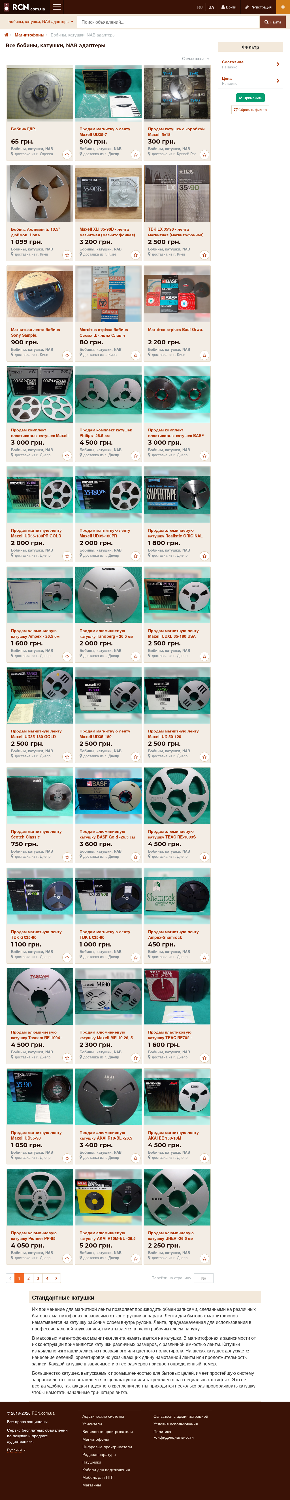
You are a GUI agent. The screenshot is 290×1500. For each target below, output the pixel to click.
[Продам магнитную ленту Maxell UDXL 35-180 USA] (177, 595)
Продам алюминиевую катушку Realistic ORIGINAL (175, 533)
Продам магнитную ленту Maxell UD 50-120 (173, 733)
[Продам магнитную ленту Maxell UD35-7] (108, 93)
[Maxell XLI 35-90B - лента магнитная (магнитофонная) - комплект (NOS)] (108, 193)
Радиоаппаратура (99, 1454)
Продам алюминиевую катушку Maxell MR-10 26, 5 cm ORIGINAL (106, 1037)
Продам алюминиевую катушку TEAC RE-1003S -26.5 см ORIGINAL (172, 836)
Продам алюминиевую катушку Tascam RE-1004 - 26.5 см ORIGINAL (37, 1037)
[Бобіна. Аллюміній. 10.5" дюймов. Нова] (40, 194)
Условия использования (175, 1423)
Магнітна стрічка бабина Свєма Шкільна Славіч (104, 332)
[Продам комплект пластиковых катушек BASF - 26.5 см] (177, 394)
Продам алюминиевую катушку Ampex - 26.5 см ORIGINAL (35, 636)
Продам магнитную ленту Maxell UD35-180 (105, 733)
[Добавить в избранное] (67, 154)
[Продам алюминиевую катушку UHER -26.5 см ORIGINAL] (177, 1197)
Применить (252, 97)
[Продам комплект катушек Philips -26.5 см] (108, 394)
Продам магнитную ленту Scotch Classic (36, 834)
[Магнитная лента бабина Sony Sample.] (40, 294)
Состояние (233, 64)
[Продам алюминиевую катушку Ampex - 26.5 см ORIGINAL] (40, 595)
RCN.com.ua (43, 1413)
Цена (229, 80)
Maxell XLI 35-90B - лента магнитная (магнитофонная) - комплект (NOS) (107, 234)
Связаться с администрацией (180, 1416)
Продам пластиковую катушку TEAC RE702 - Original (170, 1037)
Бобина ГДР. (23, 128)
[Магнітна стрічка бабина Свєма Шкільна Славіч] (108, 294)
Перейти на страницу (171, 1277)
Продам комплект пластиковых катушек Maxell (40, 432)
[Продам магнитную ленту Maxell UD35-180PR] (108, 495)
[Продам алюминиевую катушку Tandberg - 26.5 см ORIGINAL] (108, 595)
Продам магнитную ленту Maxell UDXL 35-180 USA (173, 633)
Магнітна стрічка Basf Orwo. (175, 329)
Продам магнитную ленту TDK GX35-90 (36, 934)
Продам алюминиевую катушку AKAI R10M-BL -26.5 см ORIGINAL (108, 1238)
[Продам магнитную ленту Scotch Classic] (40, 796)
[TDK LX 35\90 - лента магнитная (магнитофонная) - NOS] (177, 194)
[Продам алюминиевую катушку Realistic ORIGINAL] (177, 495)
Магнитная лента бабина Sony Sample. (35, 332)
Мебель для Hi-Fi (98, 1477)
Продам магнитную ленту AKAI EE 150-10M (173, 1135)
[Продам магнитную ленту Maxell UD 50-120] (177, 695)
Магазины (91, 1485)
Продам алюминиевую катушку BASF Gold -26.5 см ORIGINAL (107, 836)
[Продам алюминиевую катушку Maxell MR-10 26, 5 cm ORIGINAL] (108, 996)
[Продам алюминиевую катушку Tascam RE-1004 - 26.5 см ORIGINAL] (40, 996)
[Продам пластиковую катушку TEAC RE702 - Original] (177, 996)
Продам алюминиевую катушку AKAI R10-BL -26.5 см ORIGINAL (106, 1137)
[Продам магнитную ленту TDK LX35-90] (108, 896)
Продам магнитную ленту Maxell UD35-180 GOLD (36, 733)
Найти (274, 22)
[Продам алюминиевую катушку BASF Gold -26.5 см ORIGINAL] (108, 796)
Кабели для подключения (106, 1469)
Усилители (92, 1423)
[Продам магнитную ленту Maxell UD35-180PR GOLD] (40, 495)
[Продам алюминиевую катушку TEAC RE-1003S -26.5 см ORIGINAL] (177, 795)
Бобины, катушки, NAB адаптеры (39, 21)
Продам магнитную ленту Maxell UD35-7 (105, 131)
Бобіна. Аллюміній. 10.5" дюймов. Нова (35, 231)
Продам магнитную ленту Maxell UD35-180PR (105, 533)
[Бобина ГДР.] (40, 93)
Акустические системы (103, 1416)
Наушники (91, 1462)
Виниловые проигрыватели (107, 1431)
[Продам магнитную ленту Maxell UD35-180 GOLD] (40, 695)
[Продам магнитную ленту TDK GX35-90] (40, 896)
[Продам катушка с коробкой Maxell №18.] (177, 93)
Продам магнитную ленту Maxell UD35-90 (36, 1135)
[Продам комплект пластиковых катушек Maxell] (40, 394)
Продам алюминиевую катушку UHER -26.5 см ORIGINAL (171, 1238)
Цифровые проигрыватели (107, 1446)
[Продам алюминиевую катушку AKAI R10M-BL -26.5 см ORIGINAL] (108, 1197)
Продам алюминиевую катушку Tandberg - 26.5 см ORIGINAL (106, 636)
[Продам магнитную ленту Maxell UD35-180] (108, 696)
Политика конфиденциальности (173, 1434)
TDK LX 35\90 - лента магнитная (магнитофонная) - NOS (176, 234)
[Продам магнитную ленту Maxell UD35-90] (40, 1096)
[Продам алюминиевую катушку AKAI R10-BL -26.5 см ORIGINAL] (108, 1097)
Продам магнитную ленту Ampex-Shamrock (173, 934)
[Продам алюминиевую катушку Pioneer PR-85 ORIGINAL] (40, 1197)
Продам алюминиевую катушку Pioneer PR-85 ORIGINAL (34, 1238)
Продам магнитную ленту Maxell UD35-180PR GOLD (36, 533)
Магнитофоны (95, 1439)
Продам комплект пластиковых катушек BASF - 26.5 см (176, 435)
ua (211, 7)
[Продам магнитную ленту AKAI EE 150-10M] (177, 1097)
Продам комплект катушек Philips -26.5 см (106, 432)
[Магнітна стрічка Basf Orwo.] (177, 294)
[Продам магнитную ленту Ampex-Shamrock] (177, 896)
